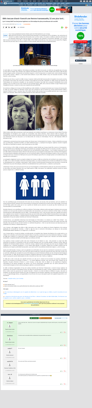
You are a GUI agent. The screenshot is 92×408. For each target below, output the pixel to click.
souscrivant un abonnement (31, 303)
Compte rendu (12, 278)
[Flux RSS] (86, 5)
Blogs (34, 1)
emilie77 (10, 348)
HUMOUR (65, 5)
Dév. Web (40, 3)
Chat (38, 1)
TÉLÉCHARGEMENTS (42, 5)
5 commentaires (27, 24)
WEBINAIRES (30, 5)
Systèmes (68, 3)
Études (56, 1)
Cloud (21, 3)
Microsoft (31, 3)
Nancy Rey (19, 24)
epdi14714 (10, 361)
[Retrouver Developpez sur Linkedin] (90, 5)
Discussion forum (81, 60)
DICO (61, 5)
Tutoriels (25, 1)
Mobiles (62, 3)
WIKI (58, 5)
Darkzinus (10, 335)
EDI (44, 3)
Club (65, 1)
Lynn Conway (19, 278)
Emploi (51, 1)
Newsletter (45, 1)
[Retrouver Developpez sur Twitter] (87, 5)
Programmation (49, 3)
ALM (27, 3)
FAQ (30, 1)
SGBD (55, 3)
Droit (61, 1)
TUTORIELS (21, 5)
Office (58, 3)
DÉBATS (54, 5)
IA (24, 3)
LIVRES (35, 5)
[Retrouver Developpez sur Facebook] (89, 5)
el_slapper (10, 322)
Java (36, 3)
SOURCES (49, 5)
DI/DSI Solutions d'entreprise (13, 3)
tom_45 (10, 374)
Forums (19, 1)
